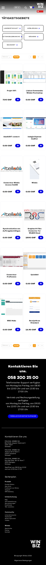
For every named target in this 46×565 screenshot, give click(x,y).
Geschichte (8, 528)
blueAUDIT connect (12, 137)
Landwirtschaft (11, 28)
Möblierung (32, 28)
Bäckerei (32, 36)
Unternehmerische (10, 515)
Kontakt (7, 532)
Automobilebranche (11, 36)
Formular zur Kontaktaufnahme (23, 416)
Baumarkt (11, 45)
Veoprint (7, 490)
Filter (16, 57)
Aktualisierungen (10, 503)
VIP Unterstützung (10, 501)
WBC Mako (11, 321)
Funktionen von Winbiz (12, 488)
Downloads (8, 505)
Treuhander (8, 517)
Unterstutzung (11, 497)
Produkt (8, 482)
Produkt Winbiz (9, 484)
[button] (26, 8)
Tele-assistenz (9, 507)
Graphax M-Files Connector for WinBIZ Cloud (35, 231)
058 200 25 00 (23, 378)
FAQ (6, 500)
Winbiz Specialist (10, 518)
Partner (7, 530)
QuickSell (34, 275)
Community (9, 512)
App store (8, 486)
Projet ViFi (11, 91)
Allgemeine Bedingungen (23, 560)
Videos (7, 520)
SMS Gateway (9, 492)
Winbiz (34, 183)
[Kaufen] (17, 99)
